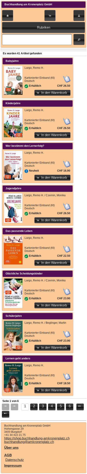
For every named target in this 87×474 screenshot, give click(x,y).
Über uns (11, 447)
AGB (8, 455)
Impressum (13, 465)
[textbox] (37, 39)
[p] (80, 406)
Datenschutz (14, 460)
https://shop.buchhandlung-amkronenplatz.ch (37, 438)
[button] (7, 15)
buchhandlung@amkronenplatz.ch (29, 442)
